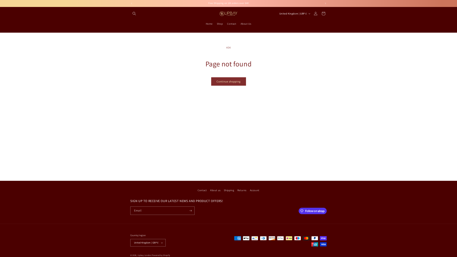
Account (254, 190)
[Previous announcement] (131, 3)
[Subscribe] (190, 210)
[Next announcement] (325, 3)
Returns (242, 190)
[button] (134, 13)
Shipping (229, 190)
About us (215, 190)
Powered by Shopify (161, 255)
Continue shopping (229, 81)
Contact (202, 190)
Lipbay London (144, 255)
